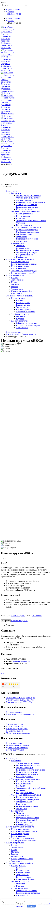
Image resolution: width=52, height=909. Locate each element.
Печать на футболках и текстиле (20, 259)
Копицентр (16, 193)
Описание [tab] (10, 625)
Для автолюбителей (19, 321)
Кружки (14, 277)
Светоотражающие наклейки (23, 273)
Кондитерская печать (25, 225)
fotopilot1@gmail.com (22, 661)
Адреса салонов (13, 9)
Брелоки (14, 287)
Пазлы (14, 282)
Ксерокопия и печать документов (30, 202)
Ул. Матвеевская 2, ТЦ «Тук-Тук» (20, 697)
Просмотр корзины (19, 621)
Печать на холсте (23, 216)
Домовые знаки (23, 248)
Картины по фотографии (27, 230)
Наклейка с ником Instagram (28, 325)
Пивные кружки (23, 305)
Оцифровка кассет (24, 234)
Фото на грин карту (24, 200)
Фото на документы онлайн (28, 198)
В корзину (6, 621)
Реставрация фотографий (27, 239)
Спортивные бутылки (25, 312)
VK (2, 673)
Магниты (15, 284)
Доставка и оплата (14, 712)
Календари (20, 218)
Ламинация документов (26, 205)
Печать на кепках (18, 268)
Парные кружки (23, 303)
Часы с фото (16, 293)
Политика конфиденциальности (20, 714)
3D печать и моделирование (18, 733)
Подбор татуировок (24, 257)
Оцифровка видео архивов (27, 232)
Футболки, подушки (20, 314)
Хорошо (31, 906)
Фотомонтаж (21, 241)
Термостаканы (17, 280)
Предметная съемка (24, 255)
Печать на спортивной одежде (24, 264)
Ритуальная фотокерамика (27, 250)
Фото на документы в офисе (28, 195)
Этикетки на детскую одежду (23, 271)
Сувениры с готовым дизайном (19, 296)
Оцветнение (21, 236)
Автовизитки (22, 328)
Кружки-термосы (23, 309)
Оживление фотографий (26, 252)
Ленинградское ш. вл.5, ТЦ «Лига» (21, 700)
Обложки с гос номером (26, 323)
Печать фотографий (24, 214)
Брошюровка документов (27, 207)
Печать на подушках (20, 266)
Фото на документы (14, 724)
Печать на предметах (15, 275)
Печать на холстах (14, 743)
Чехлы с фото (17, 289)
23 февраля (37, 615)
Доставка (10, 12)
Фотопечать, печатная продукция (25, 211)
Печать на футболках (20, 262)
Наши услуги (12, 191)
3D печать (20, 246)
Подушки (20, 318)
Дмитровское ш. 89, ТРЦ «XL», (19, 702)
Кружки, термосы (18, 298)
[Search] (26, 5)
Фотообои (20, 223)
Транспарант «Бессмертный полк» (31, 220)
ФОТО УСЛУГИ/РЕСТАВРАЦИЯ (26, 227)
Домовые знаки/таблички (17, 747)
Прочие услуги (17, 243)
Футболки (20, 316)
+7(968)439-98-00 (13, 14)
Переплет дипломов (24, 209)
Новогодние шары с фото (22, 291)
